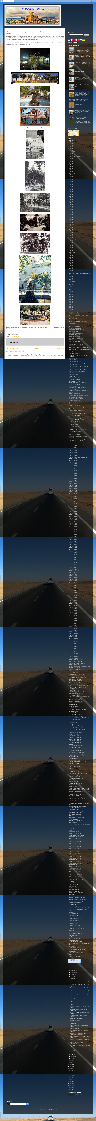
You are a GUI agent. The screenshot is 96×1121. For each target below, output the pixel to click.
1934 (70, 196)
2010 (70, 283)
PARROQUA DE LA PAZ (74, 776)
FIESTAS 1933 (72, 513)
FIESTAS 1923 (72, 496)
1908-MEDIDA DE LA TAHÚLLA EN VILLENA (79, 178)
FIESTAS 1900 (72, 458)
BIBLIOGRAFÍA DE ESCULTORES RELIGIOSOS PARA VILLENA (76, 345)
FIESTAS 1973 (72, 575)
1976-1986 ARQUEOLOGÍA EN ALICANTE (78, 239)
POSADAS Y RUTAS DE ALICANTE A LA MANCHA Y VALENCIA (78, 807)
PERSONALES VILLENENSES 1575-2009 (78, 789)
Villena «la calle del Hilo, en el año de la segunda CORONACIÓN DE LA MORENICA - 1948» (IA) (82, 64)
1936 (70, 197)
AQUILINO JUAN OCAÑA (74, 326)
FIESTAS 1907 (72, 470)
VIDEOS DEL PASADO (74, 935)
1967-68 (71, 224)
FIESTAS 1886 (72, 450)
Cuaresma (71, 403)
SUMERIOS (71, 912)
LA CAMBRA (72, 707)
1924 (70, 186)
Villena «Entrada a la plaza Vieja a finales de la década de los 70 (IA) (82, 56)
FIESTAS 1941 (72, 521)
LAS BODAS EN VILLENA (75, 732)
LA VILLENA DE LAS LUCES (75, 727)
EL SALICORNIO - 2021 (74, 426)
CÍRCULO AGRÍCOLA (74, 393)
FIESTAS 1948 (72, 533)
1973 (70, 232)
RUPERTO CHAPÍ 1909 (74, 876)
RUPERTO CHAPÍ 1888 (74, 856)
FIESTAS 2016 (72, 643)
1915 (70, 183)
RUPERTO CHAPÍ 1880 (74, 845)
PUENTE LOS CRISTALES (75, 812)
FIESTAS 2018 (72, 646)
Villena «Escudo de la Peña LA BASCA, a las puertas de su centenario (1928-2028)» (82, 78)
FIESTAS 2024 (72, 656)
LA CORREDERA (73, 711)
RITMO (70, 828)
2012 (70, 286)
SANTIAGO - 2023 (73, 887)
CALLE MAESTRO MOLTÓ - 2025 (76, 363)
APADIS (71, 323)
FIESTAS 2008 (72, 630)
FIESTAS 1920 (72, 491)
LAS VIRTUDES (72, 734)
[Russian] (81, 40)
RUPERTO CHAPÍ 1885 (74, 853)
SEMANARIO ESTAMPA (74, 902)
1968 (70, 225)
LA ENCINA (71, 712)
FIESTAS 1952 (72, 539)
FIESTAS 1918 (72, 488)
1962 (70, 217)
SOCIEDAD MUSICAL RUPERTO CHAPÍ (78, 907)
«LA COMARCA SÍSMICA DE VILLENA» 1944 (81, 103)
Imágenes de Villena (74, 1028)
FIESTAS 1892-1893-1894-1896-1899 (77, 457)
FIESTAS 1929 (72, 506)
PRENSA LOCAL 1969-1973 (75, 811)
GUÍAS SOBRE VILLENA (74, 682)
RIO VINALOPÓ (72, 827)
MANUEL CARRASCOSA (74, 745)
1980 (70, 245)
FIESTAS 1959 (72, 551)
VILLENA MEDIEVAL (73, 946)
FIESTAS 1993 (72, 608)
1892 (70, 171)
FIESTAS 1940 (72, 519)
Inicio (36, 348)
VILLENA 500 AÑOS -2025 (75, 941)
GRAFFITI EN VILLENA (74, 679)
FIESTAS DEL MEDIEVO (74, 661)
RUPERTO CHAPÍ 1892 (74, 861)
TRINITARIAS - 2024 (73, 927)
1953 (70, 206)
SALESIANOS (72, 878)
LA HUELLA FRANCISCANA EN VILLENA (78, 717)
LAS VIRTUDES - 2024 (74, 739)
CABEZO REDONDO (73, 353)
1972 (70, 230)
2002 (70, 270)
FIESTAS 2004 (72, 625)
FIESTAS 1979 (72, 585)
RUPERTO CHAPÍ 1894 (74, 864)
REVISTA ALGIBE (73, 819)
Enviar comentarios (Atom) (18, 351)
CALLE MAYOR (72, 364)
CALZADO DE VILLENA (74, 372)
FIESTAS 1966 (72, 562)
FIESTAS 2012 (72, 636)
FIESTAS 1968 (72, 566)
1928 (70, 188)
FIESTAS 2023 (72, 655)
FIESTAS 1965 (72, 561)
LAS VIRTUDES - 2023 (74, 737)
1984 (70, 253)
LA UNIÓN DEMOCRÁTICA (75, 726)
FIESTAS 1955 (72, 544)
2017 (70, 294)
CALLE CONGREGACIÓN (74, 361)
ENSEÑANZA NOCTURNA (75, 431)
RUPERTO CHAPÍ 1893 (74, 863)
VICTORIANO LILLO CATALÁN (76, 933)
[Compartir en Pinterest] (17, 334)
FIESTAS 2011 (72, 635)
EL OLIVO (71, 423)
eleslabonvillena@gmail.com (73, 29)
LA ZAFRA (71, 731)
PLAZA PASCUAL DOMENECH (76, 802)
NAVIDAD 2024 (72, 770)
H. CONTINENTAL (73, 684)
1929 (70, 189)
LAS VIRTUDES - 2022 (74, 735)
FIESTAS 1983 (72, 592)
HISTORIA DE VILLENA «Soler (76, 691)
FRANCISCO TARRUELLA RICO (76, 675)
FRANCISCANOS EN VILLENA (76, 674)
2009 (70, 279)
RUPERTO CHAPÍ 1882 (74, 848)
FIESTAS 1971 (72, 572)
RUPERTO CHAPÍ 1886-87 (75, 855)
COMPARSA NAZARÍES (74, 400)
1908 (70, 176)
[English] (69, 40)
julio (72, 980)
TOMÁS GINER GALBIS (74, 918)
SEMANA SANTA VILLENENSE (76, 899)
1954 (70, 207)
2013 (70, 288)
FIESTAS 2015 (72, 641)
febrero (72, 1056)
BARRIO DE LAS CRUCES (75, 333)
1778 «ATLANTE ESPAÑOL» (75, 156)
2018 (70, 296)
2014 (70, 289)
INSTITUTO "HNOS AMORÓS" (76, 701)
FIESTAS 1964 (72, 559)
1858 (70, 160)
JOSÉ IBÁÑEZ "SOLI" (74, 704)
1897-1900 (71, 173)
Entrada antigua (59, 348)
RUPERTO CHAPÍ (73, 831)
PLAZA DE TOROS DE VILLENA (76, 798)
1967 (70, 222)
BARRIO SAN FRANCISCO (75, 338)
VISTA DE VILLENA (73, 954)
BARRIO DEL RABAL (74, 334)
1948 (70, 199)
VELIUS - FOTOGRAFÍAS (75, 932)
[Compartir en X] (14, 334)
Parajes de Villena (73, 775)
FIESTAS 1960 (72, 552)
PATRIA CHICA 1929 (73, 779)
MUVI (70, 768)
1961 (70, 216)
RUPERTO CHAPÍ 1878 (74, 841)
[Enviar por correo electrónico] (12, 334)
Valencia (71, 930)
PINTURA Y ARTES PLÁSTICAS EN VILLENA (79, 791)
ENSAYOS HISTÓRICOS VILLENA (77, 429)
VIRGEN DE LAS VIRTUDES (75, 952)
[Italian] (76, 40)
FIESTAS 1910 (72, 475)
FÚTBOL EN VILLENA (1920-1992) (76, 677)
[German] (74, 40)
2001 (70, 268)
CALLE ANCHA (72, 358)
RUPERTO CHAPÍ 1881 (74, 846)
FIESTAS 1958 (72, 549)
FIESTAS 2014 (72, 640)
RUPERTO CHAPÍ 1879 (74, 843)
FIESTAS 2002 (72, 622)
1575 (70, 141)
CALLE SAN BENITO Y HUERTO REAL (78, 366)
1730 (70, 148)
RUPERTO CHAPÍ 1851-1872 (75, 833)
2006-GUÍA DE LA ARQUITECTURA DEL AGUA (79, 273)
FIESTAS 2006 (72, 626)
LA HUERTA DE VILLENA (74, 719)
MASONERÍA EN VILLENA (75, 750)
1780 (70, 158)
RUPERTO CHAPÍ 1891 (74, 859)
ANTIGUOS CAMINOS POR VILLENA (77, 321)
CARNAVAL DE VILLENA (74, 377)
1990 (70, 260)
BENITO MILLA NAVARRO (75, 341)
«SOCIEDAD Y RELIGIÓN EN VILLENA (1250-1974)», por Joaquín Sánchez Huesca (81, 119)
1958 (70, 211)
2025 (70, 307)
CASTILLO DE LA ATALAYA (75, 381)
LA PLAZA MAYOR (73, 721)
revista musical (72, 822)
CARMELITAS (72, 376)
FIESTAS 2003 (72, 623)
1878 (70, 164)
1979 (70, 244)
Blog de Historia (74, 961)
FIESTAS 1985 (72, 595)
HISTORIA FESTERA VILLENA (76, 693)
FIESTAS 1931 (72, 510)
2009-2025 (71, 281)
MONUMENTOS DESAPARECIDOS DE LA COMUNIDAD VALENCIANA (78, 756)
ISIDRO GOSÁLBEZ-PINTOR (75, 702)
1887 (70, 168)
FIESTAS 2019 (72, 648)
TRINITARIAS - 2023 (73, 925)
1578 (70, 143)
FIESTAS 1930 (72, 508)
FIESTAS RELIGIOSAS (74, 664)
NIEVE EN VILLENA (73, 771)
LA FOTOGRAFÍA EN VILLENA (76, 714)
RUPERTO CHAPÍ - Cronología (76, 835)
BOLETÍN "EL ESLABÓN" (74, 352)
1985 (70, 255)
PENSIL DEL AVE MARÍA (74, 783)
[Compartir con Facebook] (16, 334)
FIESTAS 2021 (72, 651)
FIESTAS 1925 (72, 500)
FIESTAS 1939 (72, 518)
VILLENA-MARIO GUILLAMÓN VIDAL (77, 949)
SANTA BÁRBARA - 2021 (74, 883)
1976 (70, 237)
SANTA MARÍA (72, 884)
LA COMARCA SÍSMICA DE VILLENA (77, 709)
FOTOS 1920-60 (72, 670)
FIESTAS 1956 (72, 546)
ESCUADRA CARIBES (74, 434)
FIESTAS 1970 (72, 569)
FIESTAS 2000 (72, 620)
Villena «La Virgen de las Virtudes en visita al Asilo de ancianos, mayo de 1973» (82, 111)
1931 (70, 192)
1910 (70, 179)
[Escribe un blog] (13, 334)
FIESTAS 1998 (72, 617)
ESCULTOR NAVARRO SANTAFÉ (76, 439)
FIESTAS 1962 (72, 556)
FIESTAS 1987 (72, 599)
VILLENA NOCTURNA (74, 947)
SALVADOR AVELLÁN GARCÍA (76, 879)
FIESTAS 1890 (72, 454)
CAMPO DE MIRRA (73, 374)
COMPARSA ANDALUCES (75, 397)
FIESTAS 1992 (72, 607)
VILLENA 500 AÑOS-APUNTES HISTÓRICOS (79, 943)
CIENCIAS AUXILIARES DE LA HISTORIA (78, 390)
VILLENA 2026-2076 (73, 940)
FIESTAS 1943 (72, 524)
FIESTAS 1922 (72, 495)
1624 (70, 145)
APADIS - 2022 (72, 325)
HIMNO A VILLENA (73, 690)
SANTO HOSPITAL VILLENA (75, 892)
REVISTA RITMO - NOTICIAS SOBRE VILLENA (79, 824)
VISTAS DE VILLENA (74, 956)
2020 (70, 299)
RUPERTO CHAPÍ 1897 (74, 869)
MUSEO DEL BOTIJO (74, 760)
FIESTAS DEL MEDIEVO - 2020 (76, 663)
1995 (70, 263)
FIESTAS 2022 (72, 653)
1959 (70, 212)
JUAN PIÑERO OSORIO (74, 706)
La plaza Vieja (72, 722)
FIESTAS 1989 (72, 602)
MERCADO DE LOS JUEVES (75, 752)
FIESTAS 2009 (72, 631)
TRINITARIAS (72, 923)
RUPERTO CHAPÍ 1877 (74, 840)
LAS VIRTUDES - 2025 (74, 740)
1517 (70, 140)
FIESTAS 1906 (72, 468)
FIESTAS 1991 (72, 605)
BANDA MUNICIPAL (73, 331)
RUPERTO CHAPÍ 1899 (74, 873)
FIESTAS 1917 (72, 486)
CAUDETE (71, 386)
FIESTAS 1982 (72, 590)
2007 (70, 276)
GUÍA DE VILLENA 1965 (74, 680)
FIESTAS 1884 (72, 449)
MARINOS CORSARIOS (74, 749)
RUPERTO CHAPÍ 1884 (74, 851)
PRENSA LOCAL (72, 809)
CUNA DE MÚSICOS (73, 405)
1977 (70, 240)
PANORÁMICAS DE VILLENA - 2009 (77, 773)
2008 (70, 278)
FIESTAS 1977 (72, 582)
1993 (70, 262)
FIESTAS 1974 (72, 577)
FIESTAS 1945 (72, 528)
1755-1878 (71, 151)
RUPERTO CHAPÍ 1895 (74, 866)
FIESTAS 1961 (72, 554)
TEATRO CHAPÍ (72, 913)
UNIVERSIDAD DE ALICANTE (75, 928)
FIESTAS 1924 (72, 498)
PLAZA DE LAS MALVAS (74, 797)
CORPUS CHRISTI (73, 402)
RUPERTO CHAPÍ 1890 (74, 858)
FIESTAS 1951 (72, 537)
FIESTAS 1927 (72, 503)
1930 (70, 191)
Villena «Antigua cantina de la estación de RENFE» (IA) (81, 70)
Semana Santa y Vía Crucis (75, 901)
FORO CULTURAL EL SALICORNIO (77, 669)
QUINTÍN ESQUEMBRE (74, 814)
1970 (70, 227)
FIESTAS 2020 (72, 650)
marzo (72, 1054)
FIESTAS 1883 (72, 447)
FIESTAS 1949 (72, 534)
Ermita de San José (73, 433)
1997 (70, 265)
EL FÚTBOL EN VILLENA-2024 (76, 419)
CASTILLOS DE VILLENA (74, 384)
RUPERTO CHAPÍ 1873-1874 (75, 836)
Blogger (55, 1109)
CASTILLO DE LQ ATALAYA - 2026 (76, 382)
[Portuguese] (78, 40)
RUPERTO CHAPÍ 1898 (74, 871)
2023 (70, 304)
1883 (70, 166)
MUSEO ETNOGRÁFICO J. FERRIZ (77, 761)
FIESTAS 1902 (72, 462)
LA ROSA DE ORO (73, 724)
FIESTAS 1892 (72, 455)
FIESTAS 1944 (72, 526)
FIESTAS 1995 (72, 612)
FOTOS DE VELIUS (73, 672)
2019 (70, 297)
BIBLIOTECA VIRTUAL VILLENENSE (77, 347)
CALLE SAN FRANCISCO (74, 368)
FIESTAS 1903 (72, 463)
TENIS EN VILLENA (73, 915)
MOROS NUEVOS (73, 758)
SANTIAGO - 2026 (73, 891)
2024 (70, 306)
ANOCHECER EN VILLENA (76, 1018)
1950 (70, 201)
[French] (71, 40)
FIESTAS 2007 (72, 628)
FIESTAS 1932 (72, 511)
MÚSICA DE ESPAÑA (74, 763)
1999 (70, 267)
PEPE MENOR (72, 786)
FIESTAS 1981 (72, 589)
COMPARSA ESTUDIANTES (75, 398)
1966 (70, 221)
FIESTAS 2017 (72, 645)
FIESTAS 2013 (72, 638)
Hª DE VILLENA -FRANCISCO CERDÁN (78, 685)
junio (72, 1049)
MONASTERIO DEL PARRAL (75, 754)
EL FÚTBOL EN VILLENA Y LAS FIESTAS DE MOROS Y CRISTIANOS (79, 417)
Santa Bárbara (72, 881)
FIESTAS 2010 (72, 633)
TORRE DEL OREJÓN (74, 920)
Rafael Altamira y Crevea (74, 815)
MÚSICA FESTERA (73, 765)
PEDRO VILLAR (72, 781)
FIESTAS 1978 (72, 584)
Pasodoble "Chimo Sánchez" (75, 778)
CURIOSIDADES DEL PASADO (76, 407)
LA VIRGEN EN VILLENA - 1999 (76, 729)
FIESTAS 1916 (72, 485)
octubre (72, 974)
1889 (70, 169)
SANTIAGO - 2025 (73, 889)
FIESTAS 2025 (72, 658)
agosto (72, 978)
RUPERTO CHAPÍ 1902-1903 (75, 874)
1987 (70, 257)
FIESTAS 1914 (72, 481)
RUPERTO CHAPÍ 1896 (74, 868)
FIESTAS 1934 (72, 514)
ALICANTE (71, 320)
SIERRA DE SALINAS (74, 904)
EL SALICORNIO (73, 424)
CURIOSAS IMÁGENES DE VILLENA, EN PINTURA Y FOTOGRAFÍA (79, 1034)
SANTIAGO (71, 886)
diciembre (73, 970)
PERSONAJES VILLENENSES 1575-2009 (78, 788)
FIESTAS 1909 (72, 473)
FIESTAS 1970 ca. (73, 570)
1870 (70, 161)
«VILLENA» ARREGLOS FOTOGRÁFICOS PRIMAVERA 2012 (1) (79, 1013)
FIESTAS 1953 (72, 541)
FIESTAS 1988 (72, 600)
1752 (70, 150)
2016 (70, 293)
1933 (70, 194)
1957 (70, 209)
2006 (70, 272)
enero (72, 1058)
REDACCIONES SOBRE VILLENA (76, 817)
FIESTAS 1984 (72, 594)
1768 (70, 153)
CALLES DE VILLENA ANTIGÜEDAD (77, 371)
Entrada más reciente (12, 348)
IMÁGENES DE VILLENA (74, 699)
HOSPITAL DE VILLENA (74, 695)
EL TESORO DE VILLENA (75, 428)
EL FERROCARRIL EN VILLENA (76, 413)
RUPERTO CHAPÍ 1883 (74, 850)
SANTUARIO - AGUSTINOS (75, 896)
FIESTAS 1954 (72, 542)
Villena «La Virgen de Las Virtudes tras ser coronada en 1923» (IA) (82, 48)
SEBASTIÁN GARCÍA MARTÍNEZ (76, 897)
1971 (70, 229)
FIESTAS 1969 (72, 567)
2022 (70, 302)
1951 (70, 202)
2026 (70, 309)
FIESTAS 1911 (72, 477)
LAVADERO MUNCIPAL (74, 742)
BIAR (70, 343)
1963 (70, 219)
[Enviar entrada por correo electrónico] (9, 334)
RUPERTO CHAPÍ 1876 (74, 838)
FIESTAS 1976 (72, 580)
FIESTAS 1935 (72, 516)
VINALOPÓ (71, 951)
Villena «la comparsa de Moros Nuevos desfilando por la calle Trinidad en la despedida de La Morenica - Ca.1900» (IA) (82, 94)
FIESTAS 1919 (72, 490)
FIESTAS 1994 (72, 610)
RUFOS (70, 830)
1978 (70, 242)
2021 (70, 301)
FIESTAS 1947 (72, 531)
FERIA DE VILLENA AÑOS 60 (75, 444)
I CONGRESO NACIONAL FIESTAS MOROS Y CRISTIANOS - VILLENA (79, 697)
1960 (70, 214)
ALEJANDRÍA (72, 318)
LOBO (70, 744)
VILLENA (71, 936)
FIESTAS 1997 (72, 615)
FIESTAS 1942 (72, 523)
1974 (70, 234)
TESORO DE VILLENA (74, 917)
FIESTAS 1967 (72, 564)
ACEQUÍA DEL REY (73, 313)
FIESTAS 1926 (72, 501)
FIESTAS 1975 (72, 579)
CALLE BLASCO (72, 359)
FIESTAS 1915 (72, 483)
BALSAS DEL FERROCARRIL (75, 329)
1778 (70, 155)
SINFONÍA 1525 (72, 906)
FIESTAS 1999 (72, 618)
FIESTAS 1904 (72, 465)
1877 (70, 163)
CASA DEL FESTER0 (74, 379)
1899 (70, 174)
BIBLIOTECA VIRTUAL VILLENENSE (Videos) (79, 349)
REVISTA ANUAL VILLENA (75, 820)
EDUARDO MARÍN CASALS (75, 410)
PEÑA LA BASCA (73, 784)
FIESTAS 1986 (72, 597)
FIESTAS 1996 (72, 613)
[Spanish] (83, 40)
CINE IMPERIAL (72, 392)
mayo (72, 1050)
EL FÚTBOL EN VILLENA (74, 415)
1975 (70, 235)
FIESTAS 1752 (72, 445)
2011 (70, 284)
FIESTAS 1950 (72, 536)
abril (72, 1052)
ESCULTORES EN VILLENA (75, 440)
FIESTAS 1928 (72, 505)
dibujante (71, 408)
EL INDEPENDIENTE (74, 421)
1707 (70, 146)
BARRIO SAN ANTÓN (74, 336)
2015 (70, 291)
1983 (70, 250)
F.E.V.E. (71, 442)
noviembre (73, 972)
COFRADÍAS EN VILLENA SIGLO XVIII (78, 395)
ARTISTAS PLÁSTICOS (74, 328)
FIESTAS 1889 (72, 452)
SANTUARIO (72, 894)
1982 (70, 249)
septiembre (73, 976)
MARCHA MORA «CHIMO (74, 747)
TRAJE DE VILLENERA (74, 922)
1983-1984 (71, 252)
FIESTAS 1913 (72, 480)
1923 (70, 184)
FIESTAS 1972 (72, 574)
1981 (70, 247)
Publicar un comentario (14, 342)
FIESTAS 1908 (72, 472)
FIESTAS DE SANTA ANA (75, 659)
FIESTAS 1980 (72, 587)
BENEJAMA (71, 339)
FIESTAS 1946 (72, 529)
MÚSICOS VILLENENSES (75, 766)
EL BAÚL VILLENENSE (74, 412)
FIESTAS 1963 (72, 557)
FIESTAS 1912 (72, 478)
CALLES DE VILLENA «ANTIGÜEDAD (77, 369)
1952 (70, 204)
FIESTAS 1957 (72, 547)
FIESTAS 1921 (72, 493)
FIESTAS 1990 (72, 603)
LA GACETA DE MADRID (74, 716)
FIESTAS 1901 (72, 460)
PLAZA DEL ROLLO (73, 800)
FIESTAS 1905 (72, 467)
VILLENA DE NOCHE (75, 1020)
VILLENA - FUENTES (14, 336)
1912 (70, 181)
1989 (70, 258)
